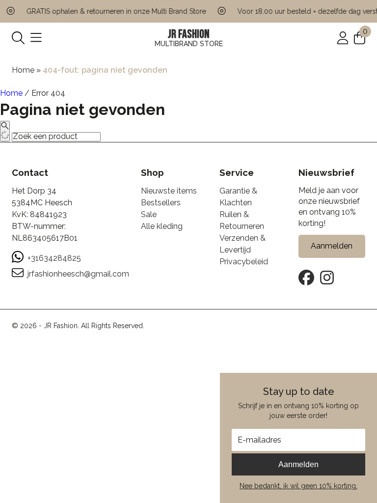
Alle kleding (162, 226)
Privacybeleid (243, 261)
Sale (149, 214)
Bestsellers (161, 202)
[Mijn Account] (343, 37)
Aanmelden (298, 464)
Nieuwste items (169, 191)
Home (23, 70)
